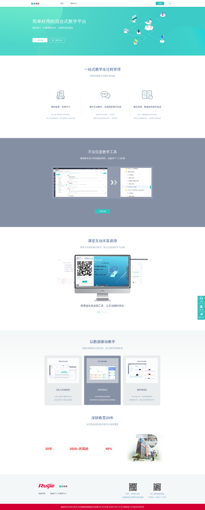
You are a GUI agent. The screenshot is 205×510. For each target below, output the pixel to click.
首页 (62, 3)
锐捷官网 (41, 493)
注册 (159, 3)
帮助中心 (73, 3)
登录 (169, 3)
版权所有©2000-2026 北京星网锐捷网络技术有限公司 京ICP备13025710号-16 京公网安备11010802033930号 (102, 507)
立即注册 (40, 40)
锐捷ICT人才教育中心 (58, 493)
